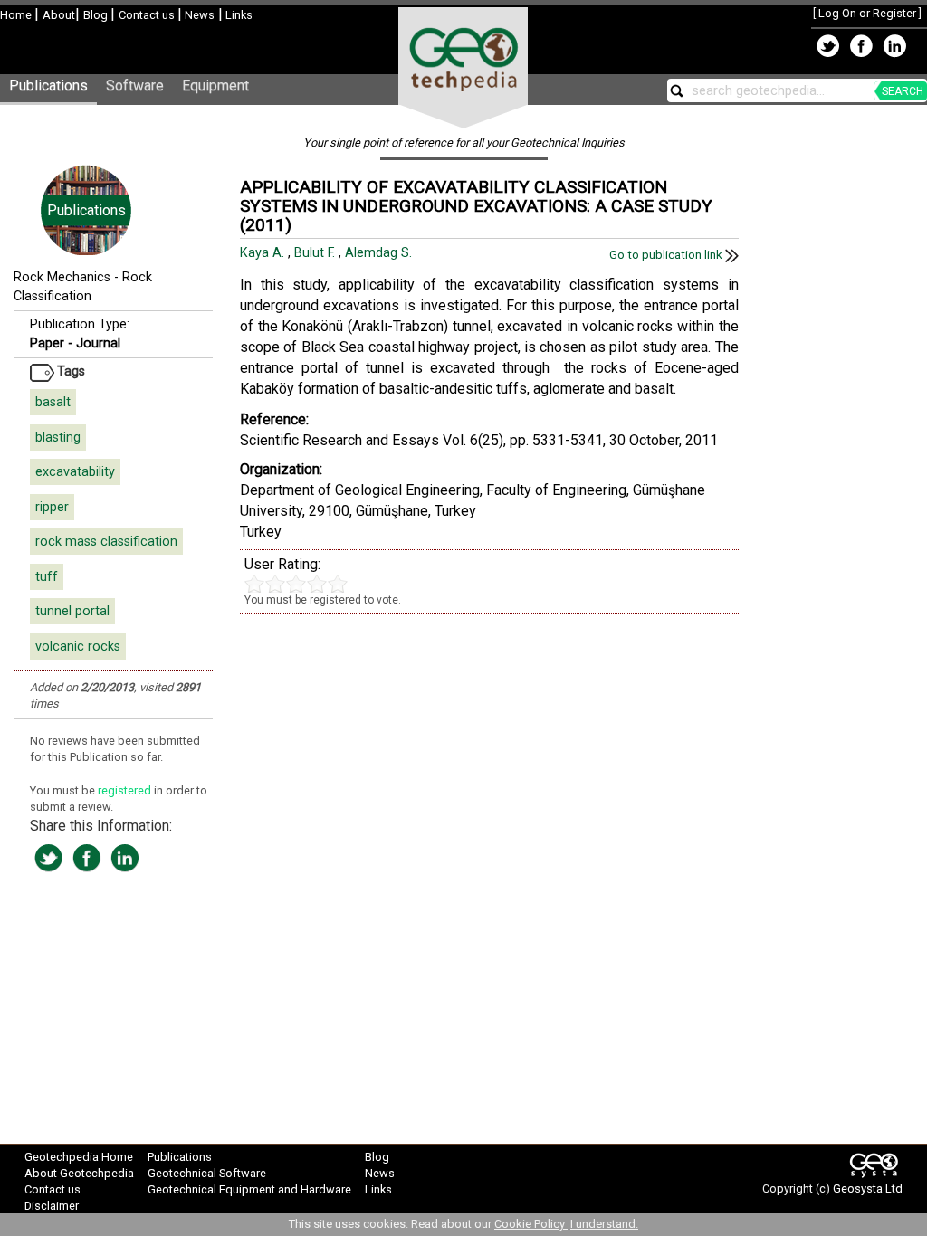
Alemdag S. (380, 253)
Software (135, 85)
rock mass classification (106, 541)
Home (17, 15)
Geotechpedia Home (78, 1157)
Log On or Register (867, 13)
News (198, 15)
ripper (52, 507)
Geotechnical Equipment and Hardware (249, 1189)
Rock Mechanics (62, 277)
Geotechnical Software (207, 1173)
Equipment (215, 85)
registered (126, 790)
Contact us (148, 15)
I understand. (604, 1224)
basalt (53, 402)
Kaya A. (264, 253)
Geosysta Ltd (868, 1188)
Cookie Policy (531, 1224)
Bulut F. (316, 253)
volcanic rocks (77, 646)
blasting (58, 437)
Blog (96, 15)
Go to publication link (667, 254)
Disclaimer (51, 1205)
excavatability (75, 472)
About (59, 15)
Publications (48, 85)
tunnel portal (72, 611)
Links (238, 15)
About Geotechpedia (79, 1173)
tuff (46, 577)
